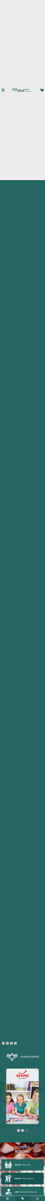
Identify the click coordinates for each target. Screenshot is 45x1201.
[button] (3, 1043)
